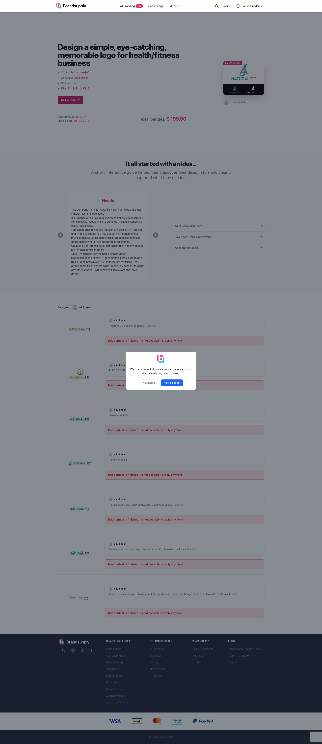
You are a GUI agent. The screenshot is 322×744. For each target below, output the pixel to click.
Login (226, 6)
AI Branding (131, 6)
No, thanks (149, 382)
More (173, 6)
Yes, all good (172, 382)
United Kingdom (251, 6)
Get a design (156, 6)
